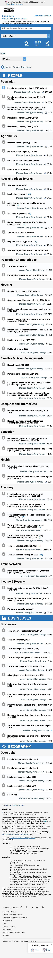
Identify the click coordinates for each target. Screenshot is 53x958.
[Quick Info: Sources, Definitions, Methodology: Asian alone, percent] (4, 213)
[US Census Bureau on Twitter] (26, 907)
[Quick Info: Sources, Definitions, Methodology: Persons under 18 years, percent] (4, 151)
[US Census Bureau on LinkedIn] (32, 907)
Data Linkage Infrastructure (12, 914)
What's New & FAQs (42, 16)
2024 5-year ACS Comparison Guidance (15, 835)
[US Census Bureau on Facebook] (21, 907)
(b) (36, 241)
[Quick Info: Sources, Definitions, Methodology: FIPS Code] (4, 794)
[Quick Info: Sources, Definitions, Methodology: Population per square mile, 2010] (4, 767)
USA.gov (6, 935)
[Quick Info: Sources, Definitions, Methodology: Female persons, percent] (4, 169)
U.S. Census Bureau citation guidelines (22, 838)
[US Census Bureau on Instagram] (42, 907)
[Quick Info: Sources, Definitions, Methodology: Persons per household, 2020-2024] (4, 373)
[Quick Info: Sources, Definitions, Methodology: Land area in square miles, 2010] (4, 785)
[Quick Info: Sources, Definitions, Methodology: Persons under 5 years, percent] (4, 142)
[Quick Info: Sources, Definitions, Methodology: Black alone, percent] (4, 194)
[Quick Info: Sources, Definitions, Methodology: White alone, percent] (4, 185)
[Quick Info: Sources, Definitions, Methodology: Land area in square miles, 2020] (4, 776)
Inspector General (9, 926)
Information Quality (9, 911)
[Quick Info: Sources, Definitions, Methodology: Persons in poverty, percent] (4, 608)
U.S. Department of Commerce (14, 932)
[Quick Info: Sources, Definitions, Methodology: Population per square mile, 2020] (4, 759)
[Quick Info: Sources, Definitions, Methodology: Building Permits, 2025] (4, 348)
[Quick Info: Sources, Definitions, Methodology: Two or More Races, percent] (4, 232)
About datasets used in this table (13, 805)
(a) (29, 194)
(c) (23, 517)
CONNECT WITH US (10, 908)
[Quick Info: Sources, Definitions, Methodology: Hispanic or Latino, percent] (4, 241)
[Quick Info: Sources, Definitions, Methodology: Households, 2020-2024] (4, 364)
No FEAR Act (7, 929)
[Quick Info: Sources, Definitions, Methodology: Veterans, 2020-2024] (4, 266)
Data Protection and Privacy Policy (15, 917)
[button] (27, 44)
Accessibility (7, 920)
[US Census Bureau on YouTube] (37, 907)
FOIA (4, 923)
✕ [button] (51, 945)
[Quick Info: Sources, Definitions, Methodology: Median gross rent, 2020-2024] (4, 339)
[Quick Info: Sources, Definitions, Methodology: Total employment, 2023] (4, 639)
